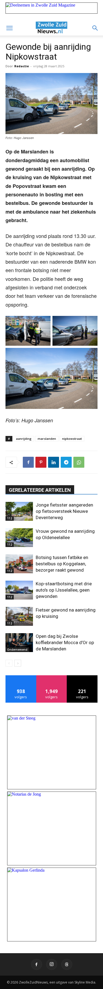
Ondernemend (17, 649)
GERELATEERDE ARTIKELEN (40, 490)
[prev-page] (8, 663)
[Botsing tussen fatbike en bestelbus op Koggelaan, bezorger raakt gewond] (19, 563)
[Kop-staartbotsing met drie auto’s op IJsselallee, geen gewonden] (19, 590)
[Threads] (66, 964)
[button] (9, 28)
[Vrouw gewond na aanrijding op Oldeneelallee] (19, 537)
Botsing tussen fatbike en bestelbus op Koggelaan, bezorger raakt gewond (62, 564)
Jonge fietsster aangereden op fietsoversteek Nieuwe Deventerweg (64, 511)
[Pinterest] (40, 462)
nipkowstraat (72, 439)
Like (21, 677)
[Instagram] (51, 964)
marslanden (47, 439)
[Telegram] (66, 462)
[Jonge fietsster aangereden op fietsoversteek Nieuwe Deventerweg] (19, 511)
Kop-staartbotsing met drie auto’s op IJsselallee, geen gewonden (64, 590)
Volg (51, 677)
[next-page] (17, 663)
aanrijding (24, 439)
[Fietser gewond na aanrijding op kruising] (19, 616)
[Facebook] (28, 462)
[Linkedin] (53, 462)
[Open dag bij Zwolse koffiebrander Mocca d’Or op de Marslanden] (19, 642)
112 (9, 518)
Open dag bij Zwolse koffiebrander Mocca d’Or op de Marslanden (65, 642)
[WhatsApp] (78, 462)
